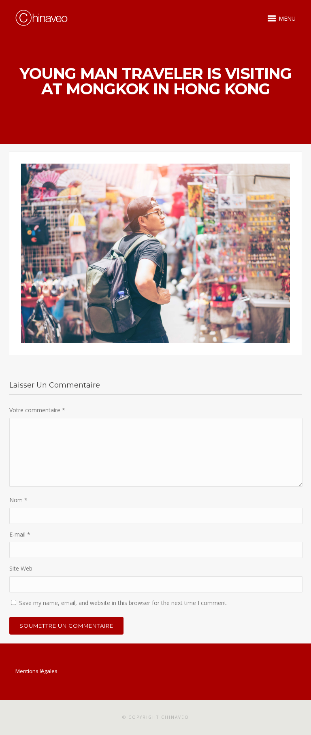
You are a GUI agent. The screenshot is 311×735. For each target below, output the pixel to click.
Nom (18, 500)
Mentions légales (36, 671)
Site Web (20, 568)
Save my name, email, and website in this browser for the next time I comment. (123, 603)
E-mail (19, 534)
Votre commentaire (37, 410)
